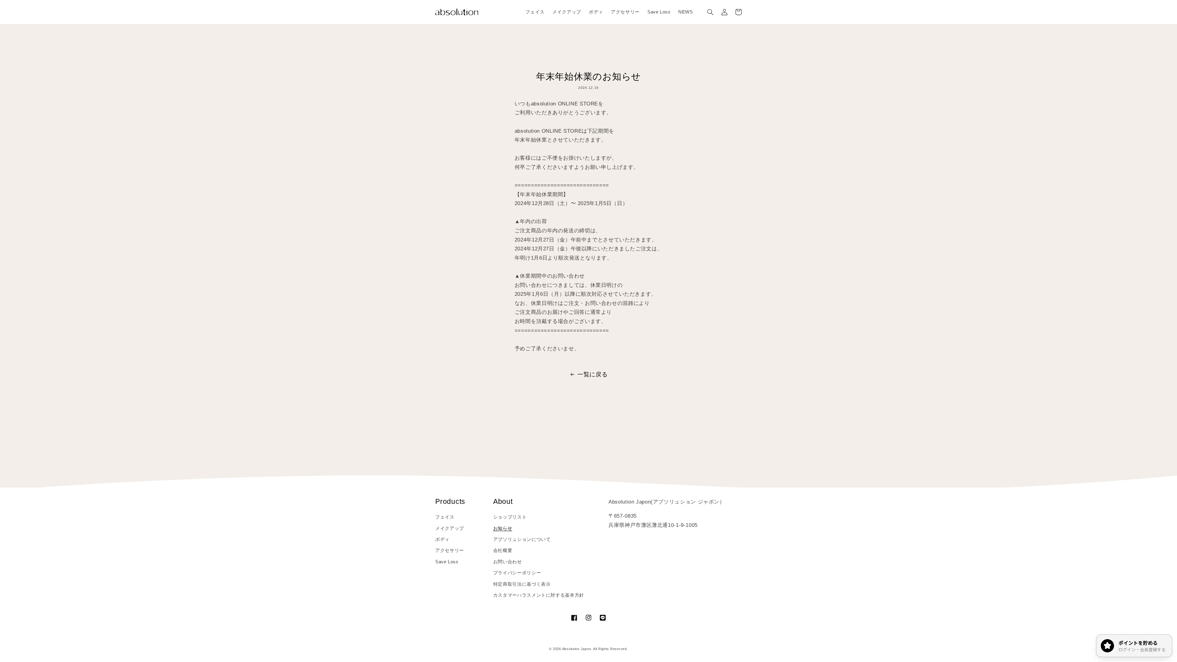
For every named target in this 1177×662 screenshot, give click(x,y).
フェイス (445, 517)
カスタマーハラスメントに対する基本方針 (538, 595)
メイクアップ (449, 528)
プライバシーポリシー (517, 572)
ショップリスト (510, 517)
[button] (710, 12)
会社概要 (502, 550)
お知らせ (502, 528)
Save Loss (447, 561)
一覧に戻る (592, 374)
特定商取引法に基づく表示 (522, 584)
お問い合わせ (507, 561)
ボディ (442, 539)
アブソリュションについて (522, 539)
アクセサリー (449, 550)
